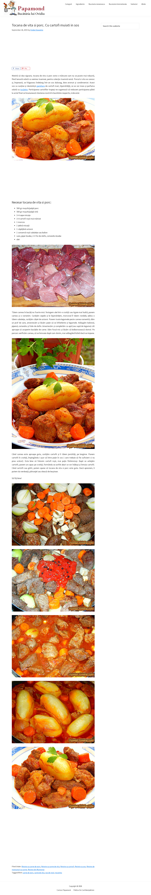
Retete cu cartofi (67, 866)
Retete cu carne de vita (50, 866)
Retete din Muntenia (36, 869)
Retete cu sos (80, 866)
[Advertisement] (53, 50)
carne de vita (39, 872)
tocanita (58, 872)
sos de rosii (49, 872)
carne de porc (28, 872)
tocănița (24, 89)
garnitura (41, 86)
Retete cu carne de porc (31, 866)
